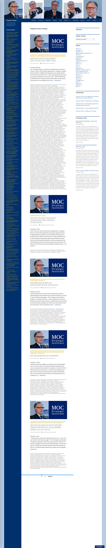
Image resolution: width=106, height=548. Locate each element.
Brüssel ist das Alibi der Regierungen (11, 48)
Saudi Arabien (50, 462)
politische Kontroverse (46, 150)
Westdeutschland (34, 184)
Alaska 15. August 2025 (11, 239)
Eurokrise (49, 107)
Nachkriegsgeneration (40, 461)
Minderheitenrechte (34, 315)
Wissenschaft (46, 187)
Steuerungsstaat (55, 172)
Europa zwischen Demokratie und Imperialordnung (12, 120)
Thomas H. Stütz (11, 20)
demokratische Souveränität (46, 97)
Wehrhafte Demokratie (53, 393)
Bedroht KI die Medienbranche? (9, 189)
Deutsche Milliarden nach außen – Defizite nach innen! (12, 230)
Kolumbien (78, 68)
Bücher (88, 20)
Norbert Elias (41, 141)
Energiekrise (52, 105)
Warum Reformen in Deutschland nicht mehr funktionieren (12, 70)
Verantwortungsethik (58, 321)
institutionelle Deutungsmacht (48, 125)
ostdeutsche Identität (45, 143)
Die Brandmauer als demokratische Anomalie (44, 284)
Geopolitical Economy (39, 113)
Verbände (50, 177)
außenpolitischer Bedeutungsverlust (56, 88)
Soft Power (45, 164)
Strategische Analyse (34, 463)
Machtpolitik (62, 134)
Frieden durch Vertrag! (90, 111)
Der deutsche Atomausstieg (12, 102)
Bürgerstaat (41, 92)
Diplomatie (32, 454)
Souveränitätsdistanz (35, 165)
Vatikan (77, 83)
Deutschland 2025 (34, 311)
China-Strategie (50, 93)
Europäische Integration (57, 107)
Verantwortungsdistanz (42, 177)
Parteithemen (40, 56)
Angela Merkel (43, 86)
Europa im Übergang (10, 270)
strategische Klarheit (45, 463)
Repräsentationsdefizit (60, 319)
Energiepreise (58, 105)
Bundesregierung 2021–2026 (36, 91)
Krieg (56, 130)
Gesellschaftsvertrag (35, 381)
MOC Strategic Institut (81, 71)
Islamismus (37, 459)
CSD (59, 93)
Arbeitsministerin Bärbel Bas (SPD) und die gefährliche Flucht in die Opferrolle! (12, 152)
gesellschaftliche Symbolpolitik (50, 118)
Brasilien (78, 51)
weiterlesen (58, 80)
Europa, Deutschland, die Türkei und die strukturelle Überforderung (12, 156)
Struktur (64, 251)
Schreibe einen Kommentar (48, 63)
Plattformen (33, 147)
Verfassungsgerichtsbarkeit (59, 177)
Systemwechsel (33, 174)
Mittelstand (32, 137)
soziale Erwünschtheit (45, 165)
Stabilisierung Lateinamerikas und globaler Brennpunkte (12, 276)
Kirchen (57, 129)
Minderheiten (54, 136)
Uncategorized (79, 80)
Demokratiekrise (59, 310)
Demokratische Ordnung (57, 96)
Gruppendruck (56, 120)
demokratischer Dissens (58, 97)
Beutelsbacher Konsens (36, 90)
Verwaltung (42, 180)
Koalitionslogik (33, 130)
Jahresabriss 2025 (10, 145)
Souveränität (58, 164)
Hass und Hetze (51, 121)
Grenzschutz (33, 120)
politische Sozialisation (54, 154)
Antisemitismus (42, 453)
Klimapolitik (61, 129)
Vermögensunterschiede (47, 179)
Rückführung (48, 162)
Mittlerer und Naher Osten (82, 69)
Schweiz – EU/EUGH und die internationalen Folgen (12, 148)
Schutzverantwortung (60, 162)
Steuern (49, 172)
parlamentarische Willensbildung (44, 144)
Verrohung (55, 179)
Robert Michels (33, 162)
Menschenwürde (62, 135)
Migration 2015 (38, 136)
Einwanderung (53, 104)
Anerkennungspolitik (35, 86)
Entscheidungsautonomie (42, 106)
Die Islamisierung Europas (44, 355)
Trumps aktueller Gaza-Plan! (92, 108)
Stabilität (59, 251)
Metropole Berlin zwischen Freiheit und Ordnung (11, 77)
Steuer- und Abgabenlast (41, 172)
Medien (40, 135)
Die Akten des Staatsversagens (12, 44)
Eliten (36, 105)
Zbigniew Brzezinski (59, 187)
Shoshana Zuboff (58, 163)
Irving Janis (39, 128)
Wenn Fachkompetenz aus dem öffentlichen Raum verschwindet (11, 125)
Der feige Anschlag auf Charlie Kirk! (12, 213)
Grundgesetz (39, 120)
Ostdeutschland (54, 143)
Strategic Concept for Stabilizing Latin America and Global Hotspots (12, 279)
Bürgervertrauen (49, 92)
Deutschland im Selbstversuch (12, 228)
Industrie (59, 122)
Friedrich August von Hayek (42, 112)
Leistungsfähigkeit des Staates (54, 133)
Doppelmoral (38, 454)
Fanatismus (46, 454)
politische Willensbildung (35, 156)
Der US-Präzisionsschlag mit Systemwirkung (12, 143)
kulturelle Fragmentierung (60, 132)
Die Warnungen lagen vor (11, 57)
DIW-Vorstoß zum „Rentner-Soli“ (12, 257)
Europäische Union (34, 108)
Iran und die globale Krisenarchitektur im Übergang (12, 95)
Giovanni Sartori (38, 119)
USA (62, 422)
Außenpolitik (34, 54)
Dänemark (78, 57)
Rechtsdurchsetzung (58, 157)
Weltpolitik (56, 467)
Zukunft (59, 252)
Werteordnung (61, 393)
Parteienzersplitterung (35, 145)
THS (45, 174)
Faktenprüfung (41, 110)
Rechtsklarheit (59, 386)
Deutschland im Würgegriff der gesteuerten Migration (12, 283)
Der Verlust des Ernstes (11, 255)
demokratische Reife (34, 97)
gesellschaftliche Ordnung (57, 115)
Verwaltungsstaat (51, 322)
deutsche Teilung (44, 99)
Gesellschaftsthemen (59, 54)
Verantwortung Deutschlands (37, 466)
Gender (31, 113)
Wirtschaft (53, 252)
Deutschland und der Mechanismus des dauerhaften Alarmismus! (12, 136)
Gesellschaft (33, 251)
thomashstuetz (41, 321)
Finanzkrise (48, 110)
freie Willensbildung (39, 111)
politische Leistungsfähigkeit (40, 151)
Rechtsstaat (51, 158)
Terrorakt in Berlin (10, 141)
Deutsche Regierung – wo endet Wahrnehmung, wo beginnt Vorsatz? (12, 177)
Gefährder (56, 380)
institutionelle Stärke (35, 383)
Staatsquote (33, 171)
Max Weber (56, 314)
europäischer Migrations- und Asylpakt (47, 108)
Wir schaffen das (34, 186)
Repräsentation (39, 159)
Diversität (59, 103)
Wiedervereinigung (54, 185)
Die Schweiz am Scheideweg (92, 101)
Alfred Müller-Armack (47, 84)
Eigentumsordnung (34, 104)
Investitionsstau (57, 313)
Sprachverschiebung (54, 167)
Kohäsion (41, 314)
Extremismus (43, 380)
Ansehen (36, 453)
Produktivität (55, 156)
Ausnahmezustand (34, 89)
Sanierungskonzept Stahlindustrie (10, 210)
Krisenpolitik (50, 132)
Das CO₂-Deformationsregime (12, 72)
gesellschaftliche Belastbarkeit (45, 114)
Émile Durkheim (41, 105)
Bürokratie (55, 92)
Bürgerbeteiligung (59, 308)
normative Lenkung (48, 141)
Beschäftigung (63, 89)
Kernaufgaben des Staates (48, 129)
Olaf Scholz (60, 142)
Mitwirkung (38, 137)
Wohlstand (52, 187)
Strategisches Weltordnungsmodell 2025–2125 (12, 236)
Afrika (77, 48)
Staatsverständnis (53, 171)
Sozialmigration (48, 166)
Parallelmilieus (33, 144)
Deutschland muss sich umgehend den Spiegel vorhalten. (43, 220)
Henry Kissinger (58, 121)
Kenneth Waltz (39, 129)
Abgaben (32, 84)
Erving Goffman (40, 107)
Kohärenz (38, 251)
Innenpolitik (33, 56)
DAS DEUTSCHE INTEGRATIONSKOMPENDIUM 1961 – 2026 (12, 36)
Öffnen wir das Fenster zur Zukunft (11, 60)
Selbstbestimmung (42, 163)
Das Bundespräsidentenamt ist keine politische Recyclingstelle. (12, 117)
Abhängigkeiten (38, 84)
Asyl (64, 86)
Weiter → (50, 476)
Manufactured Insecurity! (11, 197)
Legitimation (46, 314)
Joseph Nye (45, 128)
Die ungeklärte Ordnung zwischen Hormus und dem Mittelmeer (12, 55)
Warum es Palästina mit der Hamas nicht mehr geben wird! (12, 250)
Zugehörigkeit (33, 188)
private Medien (49, 156)
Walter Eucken (57, 181)
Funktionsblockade (45, 311)
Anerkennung (54, 85)
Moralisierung (62, 137)
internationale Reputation (50, 458)
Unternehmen (33, 177)
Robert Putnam (40, 162)
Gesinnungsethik (49, 312)
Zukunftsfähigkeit (40, 394)
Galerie (82, 20)
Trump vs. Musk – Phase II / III (12, 262)
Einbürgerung (33, 380)
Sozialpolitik (48, 56)
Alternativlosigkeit (39, 85)
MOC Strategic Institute (47, 137)
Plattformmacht (40, 147)
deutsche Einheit (50, 98)
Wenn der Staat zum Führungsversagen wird (12, 226)
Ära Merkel (56, 86)
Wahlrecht (39, 181)
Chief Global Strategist (41, 93)
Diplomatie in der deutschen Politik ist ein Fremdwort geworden (12, 67)
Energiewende (33, 106)
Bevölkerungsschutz (46, 90)
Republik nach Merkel (58, 159)
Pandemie (60, 143)
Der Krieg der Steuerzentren (12, 287)
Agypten (32, 453)
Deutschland (50, 379)
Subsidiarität (57, 173)
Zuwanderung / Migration (59, 56)
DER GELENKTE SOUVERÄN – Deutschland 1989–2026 (43, 59)
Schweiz (78, 77)
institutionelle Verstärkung (37, 126)
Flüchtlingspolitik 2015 (56, 110)
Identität (39, 122)
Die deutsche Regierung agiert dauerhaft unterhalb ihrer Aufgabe (12, 63)
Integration (46, 126)
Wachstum (56, 180)
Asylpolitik (32, 88)
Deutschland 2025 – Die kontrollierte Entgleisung (12, 166)
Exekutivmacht (60, 108)
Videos (54, 20)
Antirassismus (50, 86)
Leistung (51, 314)
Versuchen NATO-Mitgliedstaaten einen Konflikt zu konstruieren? (12, 201)
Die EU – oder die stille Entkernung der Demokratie (12, 290)
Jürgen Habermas (58, 128)
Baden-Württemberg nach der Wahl (12, 104)
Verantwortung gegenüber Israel (51, 466)
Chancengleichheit (34, 310)
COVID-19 (56, 93)
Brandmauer (62, 90)
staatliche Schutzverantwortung (44, 170)
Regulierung (33, 159)
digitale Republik (41, 103)
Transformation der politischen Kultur (55, 174)
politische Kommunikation (56, 149)
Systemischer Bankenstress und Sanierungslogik (11, 133)
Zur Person (40, 20)
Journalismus (51, 128)
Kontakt (94, 20)
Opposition (32, 143)
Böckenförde (33, 308)
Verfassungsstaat (52, 178)
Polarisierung (38, 318)
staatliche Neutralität (54, 169)
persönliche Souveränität (53, 145)
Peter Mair (62, 145)
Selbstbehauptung (55, 387)
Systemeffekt (48, 320)
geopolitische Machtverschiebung (57, 113)
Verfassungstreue (43, 393)
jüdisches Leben (61, 459)
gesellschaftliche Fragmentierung (38, 312)
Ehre (43, 454)
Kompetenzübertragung (43, 130)
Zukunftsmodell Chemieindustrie (9, 207)
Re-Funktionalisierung (49, 319)
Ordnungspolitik (43, 386)
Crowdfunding (79, 56)
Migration (32, 136)
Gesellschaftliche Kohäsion (44, 115)
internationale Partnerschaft (37, 458)
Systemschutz (49, 391)
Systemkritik (55, 320)
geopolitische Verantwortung (37, 455)
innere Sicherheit (53, 456)
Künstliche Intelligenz (35, 133)
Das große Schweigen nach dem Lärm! (11, 242)
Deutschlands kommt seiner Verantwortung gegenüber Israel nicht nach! (46, 427)
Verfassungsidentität (34, 178)
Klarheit (32, 460)
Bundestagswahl (59, 91)
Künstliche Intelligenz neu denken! (11, 272)
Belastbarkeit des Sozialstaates (45, 89)
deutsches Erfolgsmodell (54, 99)
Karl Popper (32, 129)
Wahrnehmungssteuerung (48, 181)
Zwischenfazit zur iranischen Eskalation (12, 80)
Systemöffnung (61, 320)
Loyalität (43, 385)
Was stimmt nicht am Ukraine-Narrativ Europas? (12, 100)
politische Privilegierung (54, 152)
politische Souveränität (43, 154)
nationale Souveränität (45, 140)
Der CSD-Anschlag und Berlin (12, 46)
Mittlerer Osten (53, 460)
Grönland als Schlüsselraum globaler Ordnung (12, 139)
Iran (77, 65)
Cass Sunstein (62, 92)
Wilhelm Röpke (62, 185)
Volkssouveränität (49, 180)
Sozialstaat (55, 166)
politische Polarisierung (42, 152)
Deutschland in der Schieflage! (12, 251)
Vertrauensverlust (34, 180)
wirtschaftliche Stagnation (36, 187)
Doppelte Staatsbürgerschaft (60, 379)
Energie (47, 105)
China (77, 54)
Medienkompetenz (46, 135)
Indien (77, 62)
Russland (78, 76)
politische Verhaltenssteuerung (58, 155)
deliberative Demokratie (44, 310)
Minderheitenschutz (61, 136)
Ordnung (38, 143)
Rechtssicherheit (41, 387)
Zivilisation (32, 394)
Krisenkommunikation (42, 132)
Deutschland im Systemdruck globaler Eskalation (12, 89)
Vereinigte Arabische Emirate (47, 467)
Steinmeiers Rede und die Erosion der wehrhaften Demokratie (12, 169)
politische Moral (54, 318)
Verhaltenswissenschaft (35, 179)
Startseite (34, 20)
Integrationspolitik (62, 126)
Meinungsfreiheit (55, 135)
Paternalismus (44, 145)
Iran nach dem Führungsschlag (12, 106)
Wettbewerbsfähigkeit (43, 184)
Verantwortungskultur (43, 392)
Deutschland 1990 (47, 100)
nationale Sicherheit (56, 461)
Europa (38, 380)
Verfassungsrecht (44, 178)
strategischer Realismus (40, 391)
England (78, 59)
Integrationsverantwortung (37, 127)
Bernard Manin (56, 89)
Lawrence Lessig (44, 133)
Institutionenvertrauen (48, 313)
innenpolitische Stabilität (42, 456)
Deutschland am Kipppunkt (12, 92)
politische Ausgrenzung (50, 147)
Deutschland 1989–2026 (38, 100)
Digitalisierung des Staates (50, 103)
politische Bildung (42, 148)
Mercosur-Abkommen (11, 122)
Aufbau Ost (38, 88)
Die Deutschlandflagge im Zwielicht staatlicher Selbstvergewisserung (11, 180)
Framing (32, 111)
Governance (57, 312)
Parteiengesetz (54, 317)
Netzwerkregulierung (58, 140)
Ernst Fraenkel (52, 106)
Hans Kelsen (36, 121)
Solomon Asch (52, 164)
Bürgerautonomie (34, 92)
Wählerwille (62, 180)
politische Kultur (46, 318)
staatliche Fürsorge (43, 169)
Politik (48, 386)
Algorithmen (55, 84)
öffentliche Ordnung (45, 142)
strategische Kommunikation (47, 173)
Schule (52, 162)
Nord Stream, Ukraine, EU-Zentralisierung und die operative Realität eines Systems (12, 85)
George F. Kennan (34, 114)
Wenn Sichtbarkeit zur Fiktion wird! (12, 268)
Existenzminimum (34, 110)
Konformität (52, 130)
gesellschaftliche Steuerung (36, 118)
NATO (52, 140)
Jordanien (46, 459)
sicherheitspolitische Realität (45, 388)
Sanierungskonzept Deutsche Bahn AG (12, 215)
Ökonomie (47, 20)
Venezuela (78, 85)
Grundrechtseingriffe (48, 120)
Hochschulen (33, 122)
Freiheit (46, 111)
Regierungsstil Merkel (59, 158)
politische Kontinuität (35, 150)
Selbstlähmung (33, 320)
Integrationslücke (54, 126)
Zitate (60, 20)
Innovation (37, 125)
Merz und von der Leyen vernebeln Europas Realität (12, 233)
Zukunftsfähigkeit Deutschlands (44, 188)
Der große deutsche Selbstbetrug (10, 247)
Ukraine (78, 79)
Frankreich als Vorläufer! (11, 253)
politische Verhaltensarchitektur (42, 155)
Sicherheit (62, 387)
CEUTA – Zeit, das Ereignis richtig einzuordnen (87, 170)
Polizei (43, 156)
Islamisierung (42, 384)
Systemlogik (32, 252)
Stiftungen (62, 172)
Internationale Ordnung (49, 127)
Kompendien (75, 20)
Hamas (58, 455)
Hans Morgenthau (44, 121)
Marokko (43, 460)
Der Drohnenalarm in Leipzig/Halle (10, 42)
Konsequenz (37, 460)
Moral (61, 315)
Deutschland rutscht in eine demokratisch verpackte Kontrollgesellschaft (12, 264)
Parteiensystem (60, 144)
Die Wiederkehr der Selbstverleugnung (10, 187)
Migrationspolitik (46, 136)
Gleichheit (44, 119)
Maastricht (56, 134)
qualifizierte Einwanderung (47, 157)
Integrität (52, 383)
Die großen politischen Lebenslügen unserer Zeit (12, 97)
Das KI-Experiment (10, 194)
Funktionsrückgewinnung (56, 311)
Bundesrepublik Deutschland (45, 54)
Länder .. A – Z (67, 20)
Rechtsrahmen (33, 387)
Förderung (64, 110)
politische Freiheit (46, 149)
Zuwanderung (55, 188)
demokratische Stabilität (41, 379)
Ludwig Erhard (50, 134)
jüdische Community (53, 459)
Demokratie (53, 310)
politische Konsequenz (35, 462)
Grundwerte (53, 455)
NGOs (65, 140)
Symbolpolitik (53, 463)
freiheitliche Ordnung (54, 111)
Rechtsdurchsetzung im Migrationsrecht (39, 158)
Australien (78, 50)
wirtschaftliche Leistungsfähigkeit (57, 186)
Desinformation (42, 98)
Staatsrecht (38, 171)
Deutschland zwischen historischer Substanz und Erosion (12, 74)
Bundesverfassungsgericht (49, 308)
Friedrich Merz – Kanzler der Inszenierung (12, 285)
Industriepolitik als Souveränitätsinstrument (11, 112)
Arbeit (60, 86)
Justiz (63, 128)
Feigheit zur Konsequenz (55, 454)
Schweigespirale (33, 163)
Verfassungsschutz (34, 393)
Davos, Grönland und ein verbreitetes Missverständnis (12, 128)
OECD (34, 317)
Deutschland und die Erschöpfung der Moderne (12, 184)
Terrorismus (59, 463)
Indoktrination (52, 122)
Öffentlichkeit (54, 142)
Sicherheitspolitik (38, 164)
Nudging (55, 141)
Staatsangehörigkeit (57, 170)
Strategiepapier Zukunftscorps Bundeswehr (12, 260)
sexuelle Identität (50, 163)
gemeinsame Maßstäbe (61, 112)
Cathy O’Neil (32, 93)
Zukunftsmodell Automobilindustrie (10, 218)
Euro (45, 107)
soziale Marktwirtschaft (56, 165)
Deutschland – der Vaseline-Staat (12, 205)
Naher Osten (48, 461)
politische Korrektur (56, 150)
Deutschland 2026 (55, 100)
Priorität (48, 251)
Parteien (54, 144)
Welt (77, 86)
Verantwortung (47, 252)
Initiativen (78, 63)
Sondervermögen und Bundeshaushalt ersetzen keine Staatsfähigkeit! (12, 51)
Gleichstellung (50, 119)
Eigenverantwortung (44, 104)
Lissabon (37, 134)
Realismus (53, 386)
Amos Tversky (47, 85)
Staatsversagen (45, 171)
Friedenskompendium (10, 224)
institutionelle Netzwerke (61, 125)
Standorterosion (41, 320)
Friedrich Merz (52, 112)
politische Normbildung (52, 151)
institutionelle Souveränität (57, 381)
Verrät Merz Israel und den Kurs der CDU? (11, 244)
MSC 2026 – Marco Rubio (11, 114)
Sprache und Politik (45, 167)
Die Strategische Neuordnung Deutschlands (12, 160)
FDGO (39, 311)
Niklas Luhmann (33, 141)
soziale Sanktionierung (39, 166)
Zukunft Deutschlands (35, 468)
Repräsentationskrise (48, 159)
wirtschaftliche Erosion (43, 186)
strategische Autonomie (35, 173)
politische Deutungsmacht (52, 148)
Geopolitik (46, 113)
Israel (38, 422)
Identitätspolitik (44, 122)
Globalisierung (58, 119)
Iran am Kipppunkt (10, 130)
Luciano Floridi (42, 134)
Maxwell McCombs (34, 135)
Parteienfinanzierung (46, 317)
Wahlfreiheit (33, 181)
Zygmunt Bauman (62, 188)
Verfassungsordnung (54, 392)
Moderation (55, 137)
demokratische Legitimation (46, 96)
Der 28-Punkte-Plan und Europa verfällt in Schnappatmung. (12, 163)
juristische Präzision (50, 384)
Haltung (40, 313)
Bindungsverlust (55, 90)
